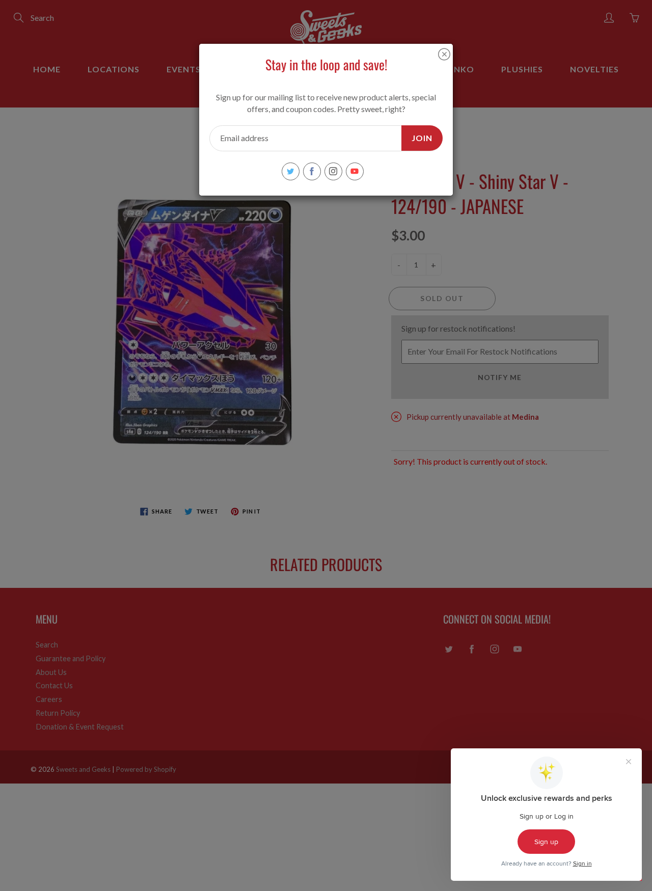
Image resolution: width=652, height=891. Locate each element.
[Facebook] (312, 171)
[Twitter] (291, 171)
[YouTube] (355, 171)
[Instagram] (333, 171)
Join (422, 138)
